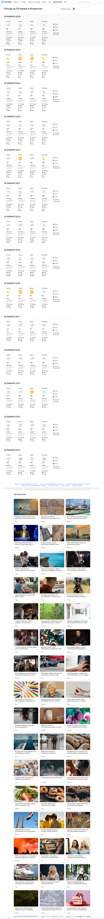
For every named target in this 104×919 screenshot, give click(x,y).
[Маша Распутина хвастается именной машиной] (52, 876)
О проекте (42, 918)
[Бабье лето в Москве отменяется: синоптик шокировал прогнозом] (52, 746)
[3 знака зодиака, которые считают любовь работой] (52, 824)
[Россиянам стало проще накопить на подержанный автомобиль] (52, 850)
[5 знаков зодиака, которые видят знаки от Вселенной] (26, 641)
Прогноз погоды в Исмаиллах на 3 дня (25, 484)
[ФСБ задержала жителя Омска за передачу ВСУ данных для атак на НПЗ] (26, 667)
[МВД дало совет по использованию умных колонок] (52, 720)
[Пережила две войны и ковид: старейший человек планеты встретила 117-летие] (52, 693)
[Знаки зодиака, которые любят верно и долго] (26, 589)
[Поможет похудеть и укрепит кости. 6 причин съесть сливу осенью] (78, 720)
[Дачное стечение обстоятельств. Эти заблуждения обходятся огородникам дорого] (78, 824)
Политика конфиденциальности (53, 918)
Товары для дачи (77, 485)
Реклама (14, 918)
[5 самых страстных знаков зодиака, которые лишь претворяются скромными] (26, 615)
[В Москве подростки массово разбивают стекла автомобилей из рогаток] (26, 511)
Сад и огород (65, 485)
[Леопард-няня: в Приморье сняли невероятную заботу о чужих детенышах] (52, 615)
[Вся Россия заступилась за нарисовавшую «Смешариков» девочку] (26, 693)
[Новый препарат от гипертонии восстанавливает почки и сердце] (78, 667)
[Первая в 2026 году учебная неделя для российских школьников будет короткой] (26, 772)
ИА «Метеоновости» (98, 918)
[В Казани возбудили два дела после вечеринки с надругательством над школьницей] (26, 720)
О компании (7, 918)
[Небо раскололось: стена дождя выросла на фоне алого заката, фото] (26, 850)
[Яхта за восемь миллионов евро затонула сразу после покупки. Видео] (78, 511)
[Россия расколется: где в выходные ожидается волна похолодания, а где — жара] (78, 589)
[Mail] (2, 2)
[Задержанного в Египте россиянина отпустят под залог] (26, 824)
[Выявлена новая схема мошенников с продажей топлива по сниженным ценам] (52, 641)
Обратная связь (81, 918)
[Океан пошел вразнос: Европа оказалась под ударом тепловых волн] (52, 563)
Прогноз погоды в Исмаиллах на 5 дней (51, 484)
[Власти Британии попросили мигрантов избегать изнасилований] (78, 537)
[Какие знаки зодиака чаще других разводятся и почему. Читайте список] (78, 693)
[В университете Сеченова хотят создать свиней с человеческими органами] (78, 746)
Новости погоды (54, 485)
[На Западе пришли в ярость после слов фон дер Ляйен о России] (26, 537)
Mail (2, 918)
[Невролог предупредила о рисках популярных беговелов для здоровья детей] (78, 876)
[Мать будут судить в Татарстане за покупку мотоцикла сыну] (52, 667)
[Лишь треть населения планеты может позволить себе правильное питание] (26, 798)
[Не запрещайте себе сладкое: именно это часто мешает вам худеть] (78, 902)
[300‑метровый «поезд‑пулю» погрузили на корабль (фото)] (26, 876)
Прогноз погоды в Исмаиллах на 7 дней (78, 484)
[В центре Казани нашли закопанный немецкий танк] (52, 537)
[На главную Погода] (7, 2)
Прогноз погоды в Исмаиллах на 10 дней (34, 485)
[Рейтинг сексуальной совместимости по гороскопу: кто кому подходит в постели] (26, 563)
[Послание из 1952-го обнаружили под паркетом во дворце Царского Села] (52, 511)
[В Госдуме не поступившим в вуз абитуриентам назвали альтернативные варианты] (26, 746)
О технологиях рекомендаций (69, 918)
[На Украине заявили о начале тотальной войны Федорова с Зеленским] (78, 641)
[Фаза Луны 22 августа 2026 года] (52, 772)
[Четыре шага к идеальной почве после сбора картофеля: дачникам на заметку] (78, 798)
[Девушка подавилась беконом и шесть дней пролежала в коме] (78, 615)
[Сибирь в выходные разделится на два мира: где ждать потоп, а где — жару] (52, 902)
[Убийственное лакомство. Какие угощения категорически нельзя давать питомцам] (78, 772)
